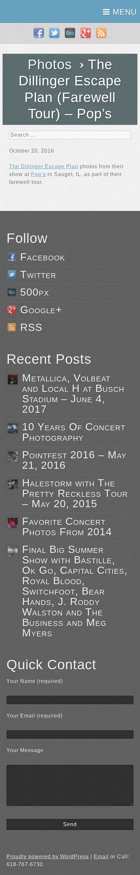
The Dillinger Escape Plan (43, 166)
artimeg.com (28, 11)
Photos (50, 64)
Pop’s (38, 174)
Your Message (25, 750)
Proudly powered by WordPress (48, 856)
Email (101, 856)
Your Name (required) (35, 681)
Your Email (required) (35, 716)
